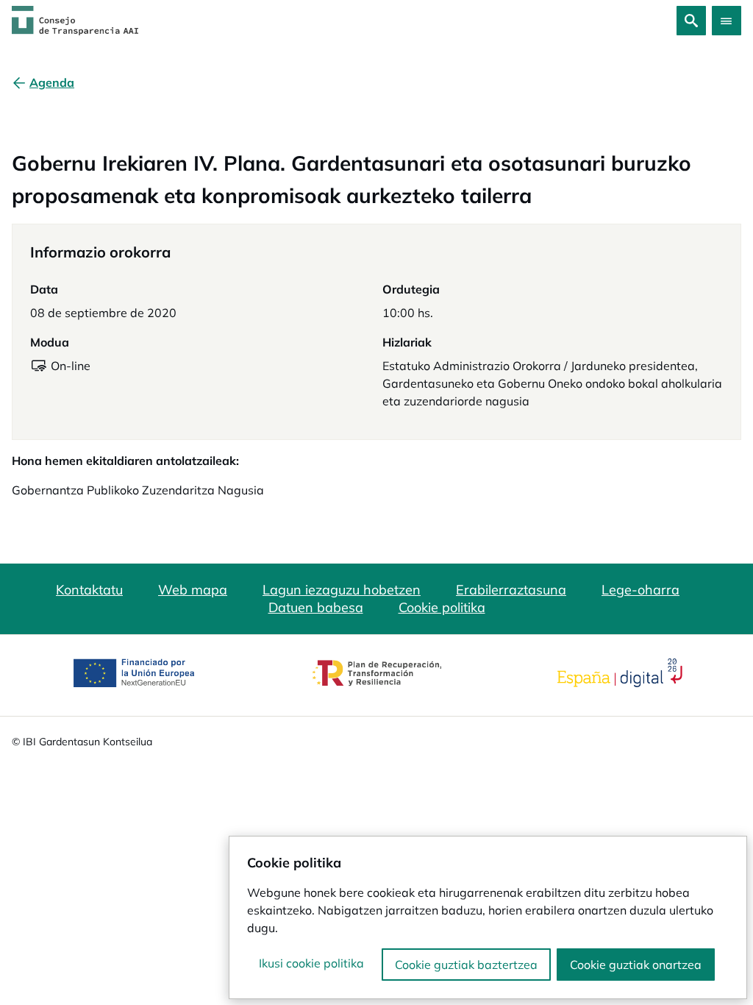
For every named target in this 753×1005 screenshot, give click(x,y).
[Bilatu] (691, 20)
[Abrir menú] (726, 20)
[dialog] (488, 917)
